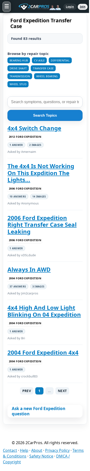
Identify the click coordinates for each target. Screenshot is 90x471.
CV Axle (39, 60)
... (49, 390)
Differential (60, 60)
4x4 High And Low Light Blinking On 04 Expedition (44, 311)
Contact (10, 450)
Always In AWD (29, 269)
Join (82, 7)
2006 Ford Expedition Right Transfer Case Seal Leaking (42, 225)
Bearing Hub (19, 60)
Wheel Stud (18, 84)
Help (24, 450)
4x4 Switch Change (34, 128)
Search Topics (45, 115)
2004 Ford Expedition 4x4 (42, 352)
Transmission (20, 76)
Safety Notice (41, 456)
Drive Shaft (18, 68)
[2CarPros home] (37, 6)
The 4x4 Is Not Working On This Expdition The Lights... (40, 173)
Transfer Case (43, 68)
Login (70, 7)
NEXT (62, 390)
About (36, 450)
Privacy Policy (57, 450)
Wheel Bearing (47, 76)
